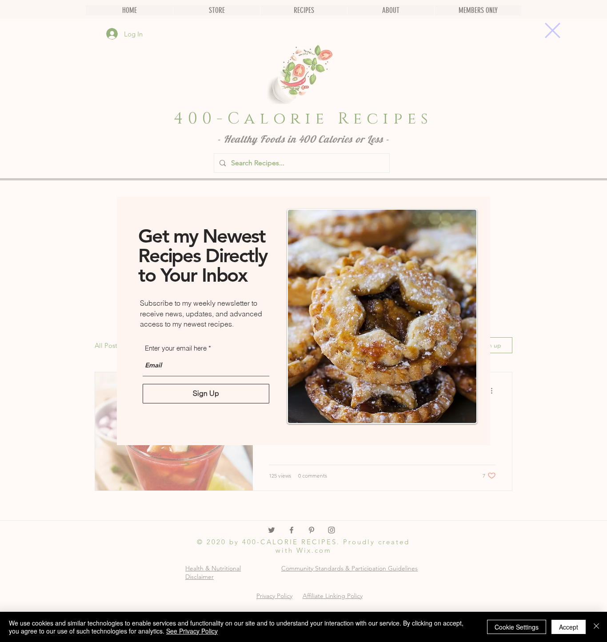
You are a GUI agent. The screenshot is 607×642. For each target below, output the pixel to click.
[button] (552, 30)
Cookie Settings (517, 626)
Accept (568, 626)
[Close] (596, 627)
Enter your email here (176, 348)
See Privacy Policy (192, 630)
